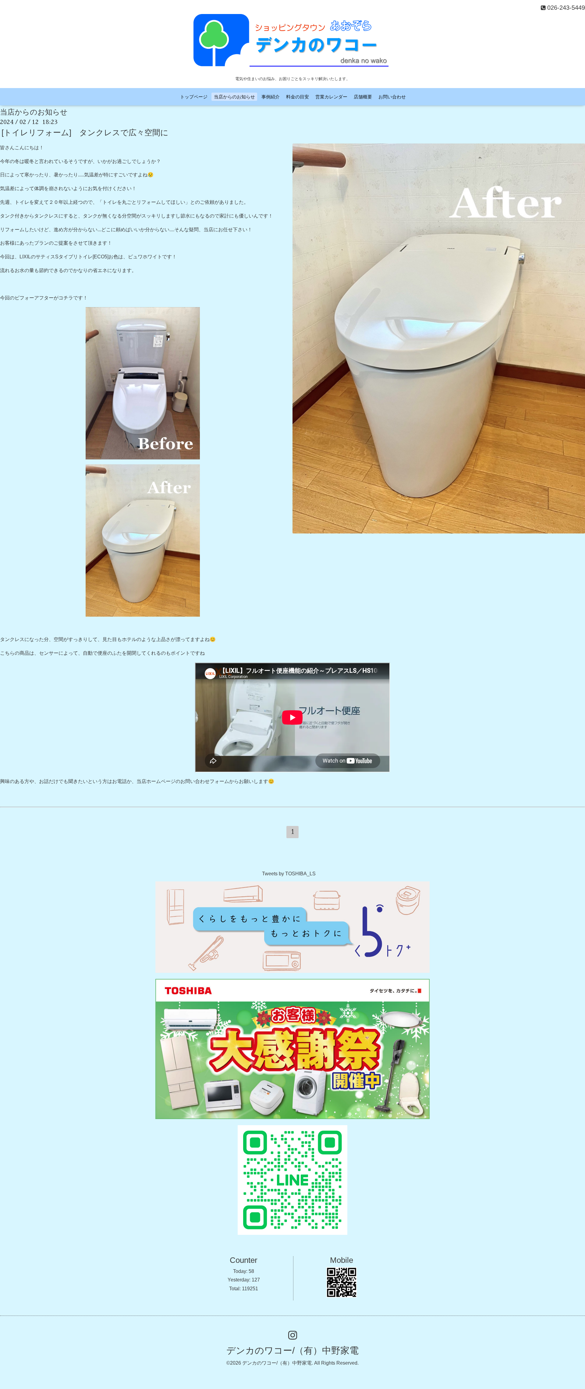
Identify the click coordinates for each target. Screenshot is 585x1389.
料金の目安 (297, 96)
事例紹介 (270, 96)
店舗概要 (363, 96)
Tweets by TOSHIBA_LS (289, 873)
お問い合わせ (392, 96)
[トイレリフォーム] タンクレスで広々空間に (85, 132)
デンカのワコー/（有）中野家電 (292, 1350)
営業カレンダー (331, 96)
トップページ (193, 96)
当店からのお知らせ (234, 96)
